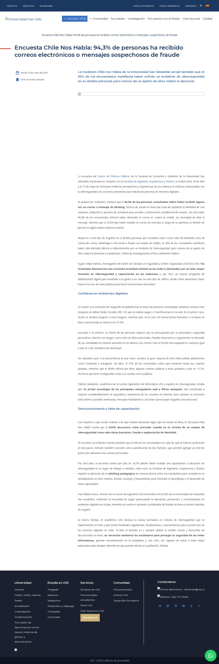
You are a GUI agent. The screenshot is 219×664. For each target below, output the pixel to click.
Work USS (86, 605)
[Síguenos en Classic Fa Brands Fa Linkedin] (175, 606)
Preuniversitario (122, 589)
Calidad (207, 18)
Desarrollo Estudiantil (126, 600)
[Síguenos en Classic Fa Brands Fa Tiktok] (191, 606)
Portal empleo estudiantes (89, 597)
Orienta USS (120, 595)
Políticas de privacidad (116, 660)
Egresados (191, 6)
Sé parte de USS (90, 589)
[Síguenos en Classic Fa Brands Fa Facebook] (160, 606)
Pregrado (53, 589)
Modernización (23, 617)
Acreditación (22, 606)
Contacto (12, 6)
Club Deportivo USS (92, 610)
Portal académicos (170, 6)
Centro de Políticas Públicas (114, 176)
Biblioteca (28, 6)
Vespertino (54, 600)
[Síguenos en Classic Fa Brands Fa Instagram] (199, 606)
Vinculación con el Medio (163, 18)
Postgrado (54, 611)
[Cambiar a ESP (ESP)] (207, 5)
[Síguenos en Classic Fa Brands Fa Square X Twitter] (167, 606)
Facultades (118, 18)
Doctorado (54, 617)
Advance (53, 595)
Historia (19, 589)
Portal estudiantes (143, 6)
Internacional (191, 18)
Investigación (136, 18)
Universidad (100, 18)
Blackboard (46, 6)
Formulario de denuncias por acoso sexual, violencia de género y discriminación (27, 632)
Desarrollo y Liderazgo (61, 606)
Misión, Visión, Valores (28, 595)
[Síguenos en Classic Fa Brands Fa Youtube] (183, 606)
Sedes (18, 600)
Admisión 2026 (76, 18)
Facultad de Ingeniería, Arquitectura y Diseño (148, 181)
